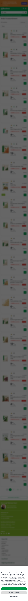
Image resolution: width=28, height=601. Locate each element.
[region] (14, 583)
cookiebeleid (23, 584)
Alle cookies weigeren (14, 592)
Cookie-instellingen (14, 596)
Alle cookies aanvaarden (14, 588)
